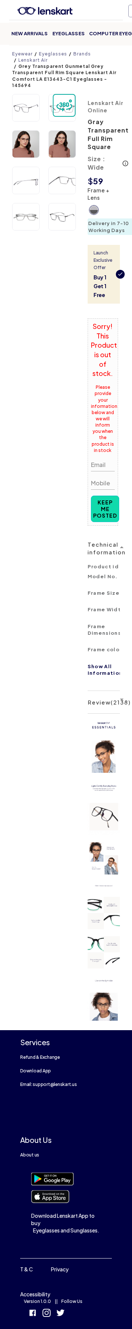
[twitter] (60, 1313)
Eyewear (22, 54)
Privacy (60, 1269)
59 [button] (98, 181)
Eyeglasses (68, 33)
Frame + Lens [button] (99, 194)
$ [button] (90, 181)
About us (29, 1155)
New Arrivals (29, 33)
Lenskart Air (33, 60)
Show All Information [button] (105, 669)
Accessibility (35, 1294)
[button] (25, 107)
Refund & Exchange (40, 1057)
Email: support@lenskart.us (48, 1084)
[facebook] (33, 1313)
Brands (82, 54)
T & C (26, 1269)
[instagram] (47, 1313)
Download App (35, 1070)
